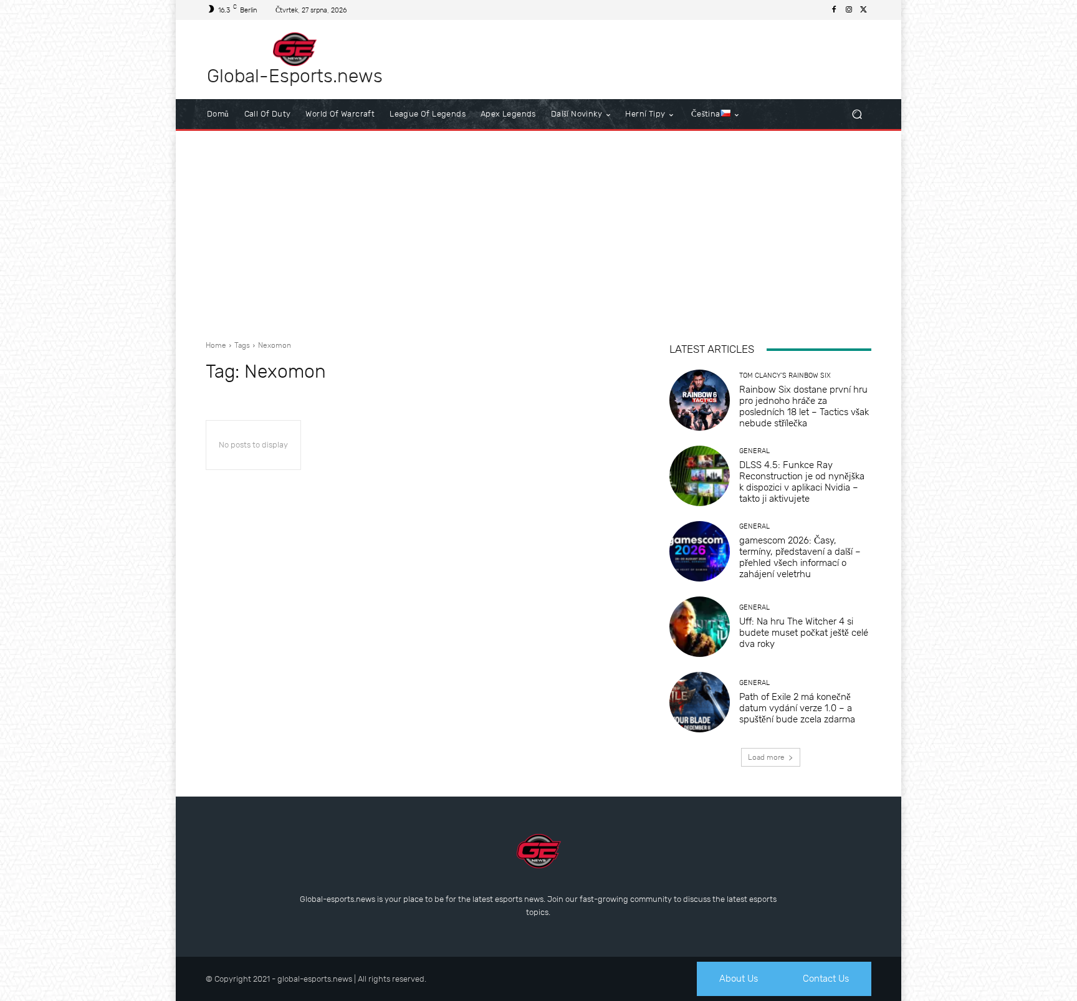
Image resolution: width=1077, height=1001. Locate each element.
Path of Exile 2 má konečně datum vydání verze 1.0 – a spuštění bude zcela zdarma (797, 708)
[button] (856, 114)
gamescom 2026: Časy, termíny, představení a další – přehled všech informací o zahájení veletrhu (800, 557)
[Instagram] (848, 9)
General (754, 451)
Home (216, 345)
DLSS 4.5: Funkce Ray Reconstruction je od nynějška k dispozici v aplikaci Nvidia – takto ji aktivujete (801, 481)
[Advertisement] (538, 230)
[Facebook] (833, 9)
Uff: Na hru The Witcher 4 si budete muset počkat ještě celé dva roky (803, 632)
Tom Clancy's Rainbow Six (785, 375)
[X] (863, 9)
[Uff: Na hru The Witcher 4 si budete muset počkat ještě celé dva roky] (699, 626)
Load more (766, 757)
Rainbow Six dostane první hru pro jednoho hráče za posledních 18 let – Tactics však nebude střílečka (804, 406)
